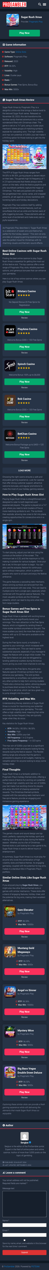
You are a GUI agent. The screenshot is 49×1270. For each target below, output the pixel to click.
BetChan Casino (27, 433)
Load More (24, 470)
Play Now (24, 33)
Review (24, 318)
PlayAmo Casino (27, 329)
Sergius (24, 1142)
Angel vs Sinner (27, 990)
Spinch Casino (26, 364)
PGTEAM (35, 1266)
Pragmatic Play (36, 22)
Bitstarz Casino (27, 291)
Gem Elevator (25, 909)
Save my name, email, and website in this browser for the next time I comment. (24, 1245)
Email (6, 1230)
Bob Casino (24, 398)
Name (6, 1220)
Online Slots (21, 52)
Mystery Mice (26, 1030)
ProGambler (9, 1266)
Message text (8, 1188)
